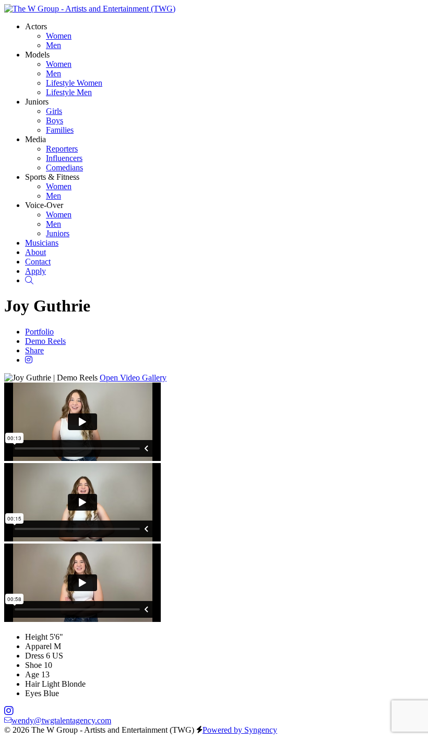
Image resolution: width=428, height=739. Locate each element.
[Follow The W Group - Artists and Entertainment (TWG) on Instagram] (9, 711)
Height (36, 636)
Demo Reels (45, 341)
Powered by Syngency (240, 729)
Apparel (38, 646)
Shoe (33, 665)
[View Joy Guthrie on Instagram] (28, 359)
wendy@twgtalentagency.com (61, 720)
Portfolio (39, 331)
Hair (32, 683)
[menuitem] (59, 35)
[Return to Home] (89, 8)
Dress (34, 655)
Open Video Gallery (133, 377)
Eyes (33, 693)
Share (34, 350)
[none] (36, 26)
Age (32, 674)
